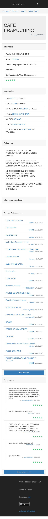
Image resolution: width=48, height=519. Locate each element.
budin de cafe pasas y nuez (17, 242)
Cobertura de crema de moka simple (20, 343)
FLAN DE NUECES (13, 307)
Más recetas (24, 372)
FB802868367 (30, 288)
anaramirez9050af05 (27, 400)
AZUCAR (17, 119)
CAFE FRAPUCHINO (14, 220)
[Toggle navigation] (37, 4)
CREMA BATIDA (18, 124)
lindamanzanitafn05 (28, 432)
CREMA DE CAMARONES (16, 329)
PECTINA (24, 108)
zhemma (32, 223)
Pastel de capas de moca (16, 300)
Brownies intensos (13, 285)
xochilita (32, 237)
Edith (33, 273)
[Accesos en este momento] (30, 504)
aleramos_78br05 (29, 310)
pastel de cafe (11, 235)
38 (29, 497)
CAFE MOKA (11, 278)
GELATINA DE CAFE (14, 264)
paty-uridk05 (29, 444)
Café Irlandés (11, 227)
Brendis (32, 302)
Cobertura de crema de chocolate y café (22, 249)
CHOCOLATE (26, 129)
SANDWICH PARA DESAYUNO (18, 314)
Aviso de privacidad (27, 511)
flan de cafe (10, 271)
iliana (33, 244)
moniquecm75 (30, 317)
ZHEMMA (31, 339)
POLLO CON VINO (13, 351)
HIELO (13, 98)
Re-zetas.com (18, 3)
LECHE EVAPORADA (20, 114)
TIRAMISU (10, 336)
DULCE (32, 230)
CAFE (14, 103)
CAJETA (9, 322)
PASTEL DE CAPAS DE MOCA (18, 293)
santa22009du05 (28, 457)
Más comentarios (24, 472)
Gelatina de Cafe (12, 256)
